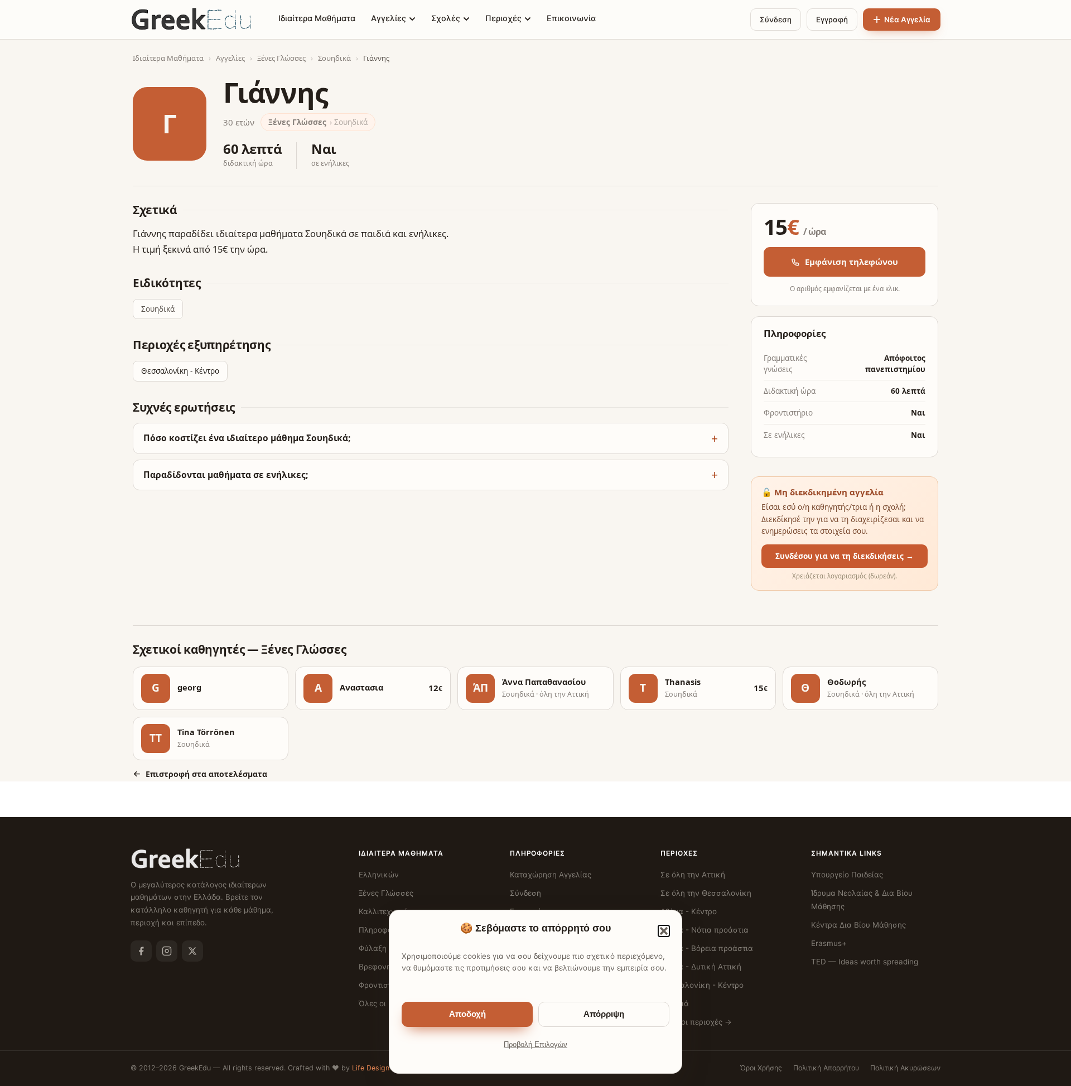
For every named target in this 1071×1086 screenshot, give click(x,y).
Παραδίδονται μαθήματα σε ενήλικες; (225, 475)
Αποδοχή (467, 1014)
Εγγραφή (832, 19)
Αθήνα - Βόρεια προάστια (706, 948)
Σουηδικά (334, 58)
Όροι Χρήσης (761, 1068)
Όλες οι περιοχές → (696, 1021)
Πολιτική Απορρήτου (826, 1068)
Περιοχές (503, 18)
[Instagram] (166, 951)
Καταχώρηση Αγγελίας (550, 874)
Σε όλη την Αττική (692, 874)
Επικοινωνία (571, 18)
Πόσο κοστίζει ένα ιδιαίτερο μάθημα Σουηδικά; (246, 438)
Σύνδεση (776, 19)
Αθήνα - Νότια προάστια (704, 929)
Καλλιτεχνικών (386, 911)
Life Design (370, 1068)
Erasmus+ (829, 943)
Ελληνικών (379, 874)
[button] (663, 931)
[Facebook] (141, 951)
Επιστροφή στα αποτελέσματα (206, 774)
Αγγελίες (388, 18)
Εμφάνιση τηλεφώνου (851, 261)
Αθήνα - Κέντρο (688, 911)
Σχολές (445, 18)
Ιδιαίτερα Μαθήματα (316, 18)
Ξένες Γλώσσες (281, 58)
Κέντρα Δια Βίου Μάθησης (858, 924)
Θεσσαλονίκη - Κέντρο (180, 371)
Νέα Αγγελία (907, 19)
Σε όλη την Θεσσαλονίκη (705, 893)
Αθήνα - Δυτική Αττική (700, 966)
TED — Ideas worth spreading (864, 961)
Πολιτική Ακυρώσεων (905, 1068)
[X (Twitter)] (192, 951)
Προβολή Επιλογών (535, 1045)
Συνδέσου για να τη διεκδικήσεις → (844, 556)
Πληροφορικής (385, 929)
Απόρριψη (603, 1014)
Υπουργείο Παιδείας (847, 874)
